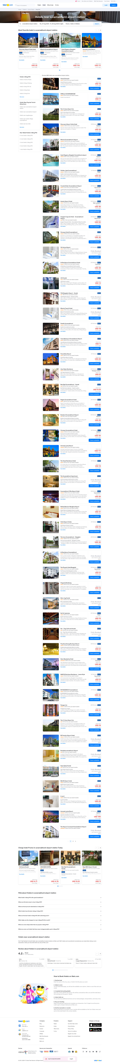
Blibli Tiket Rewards (98, 1)
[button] (96, 30)
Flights (55, 1023)
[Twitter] (86, 1052)
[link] (106, 5)
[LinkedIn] (90, 1052)
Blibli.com (42, 1041)
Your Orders (107, 1)
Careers (41, 1028)
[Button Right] (100, 953)
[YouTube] (93, 1052)
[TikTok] (100, 1052)
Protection (42, 1038)
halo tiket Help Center (73, 1023)
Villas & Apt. (56, 1028)
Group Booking (71, 1026)
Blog (41, 1023)
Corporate (42, 1031)
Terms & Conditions (72, 1031)
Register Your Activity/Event (74, 1036)
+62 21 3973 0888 (26, 1039)
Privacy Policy (71, 1028)
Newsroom (42, 1026)
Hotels (55, 1026)
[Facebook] (83, 1052)
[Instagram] (96, 1052)
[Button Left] (97, 953)
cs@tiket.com (25, 1030)
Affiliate (41, 1033)
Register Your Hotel (72, 1033)
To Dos (55, 1031)
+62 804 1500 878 (26, 1036)
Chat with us (25, 1026)
